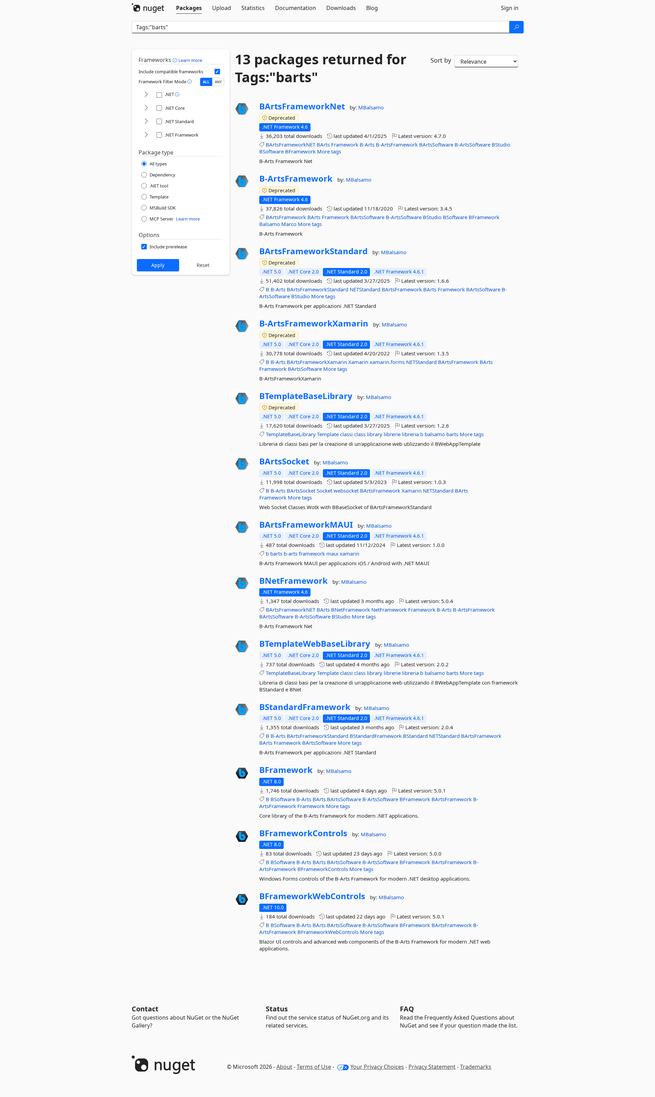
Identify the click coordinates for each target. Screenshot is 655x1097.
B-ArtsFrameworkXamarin (313, 323)
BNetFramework (293, 580)
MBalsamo (371, 107)
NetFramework (389, 609)
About (284, 1067)
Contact (145, 1008)
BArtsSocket (284, 461)
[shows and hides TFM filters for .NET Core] (146, 108)
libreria (410, 434)
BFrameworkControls (303, 833)
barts (452, 434)
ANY (218, 81)
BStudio (501, 144)
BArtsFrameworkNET (290, 144)
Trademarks (475, 1067)
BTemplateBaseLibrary (305, 396)
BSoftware (271, 151)
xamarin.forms (387, 361)
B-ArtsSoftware (472, 144)
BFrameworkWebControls (312, 896)
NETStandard (365, 289)
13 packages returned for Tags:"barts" (320, 68)
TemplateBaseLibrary (291, 434)
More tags (329, 151)
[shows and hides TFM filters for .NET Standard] (146, 121)
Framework (344, 144)
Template (328, 434)
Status (277, 1008)
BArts (323, 144)
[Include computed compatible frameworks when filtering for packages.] (217, 71)
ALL (206, 81)
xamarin (349, 553)
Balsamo (269, 224)
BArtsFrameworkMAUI (306, 524)
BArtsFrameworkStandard (313, 251)
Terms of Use (314, 1067)
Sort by (440, 60)
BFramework (300, 151)
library (374, 434)
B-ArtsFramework (397, 144)
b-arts (290, 553)
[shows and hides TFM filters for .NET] (146, 94)
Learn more (190, 60)
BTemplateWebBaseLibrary (314, 643)
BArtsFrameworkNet (302, 106)
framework (312, 553)
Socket (324, 490)
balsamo (435, 434)
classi (346, 434)
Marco (288, 224)
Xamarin (358, 361)
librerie (392, 434)
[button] (175, 60)
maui (332, 553)
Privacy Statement (432, 1067)
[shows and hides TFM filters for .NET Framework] (146, 135)
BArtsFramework (286, 217)
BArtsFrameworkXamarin (317, 361)
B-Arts (367, 144)
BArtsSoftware (436, 144)
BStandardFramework (304, 707)
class (359, 434)
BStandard (415, 735)
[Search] (516, 27)
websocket (346, 490)
